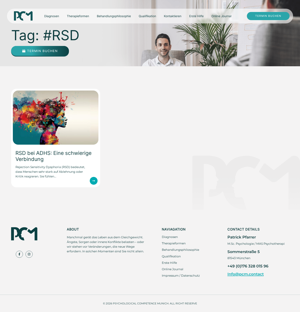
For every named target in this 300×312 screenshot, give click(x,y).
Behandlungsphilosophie (114, 16)
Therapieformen (174, 243)
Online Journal (221, 16)
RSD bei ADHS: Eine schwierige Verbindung (53, 156)
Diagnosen (170, 237)
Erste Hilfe (196, 16)
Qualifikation (147, 16)
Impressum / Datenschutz (181, 275)
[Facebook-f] (19, 254)
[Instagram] (29, 254)
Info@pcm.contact (245, 273)
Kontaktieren (172, 16)
